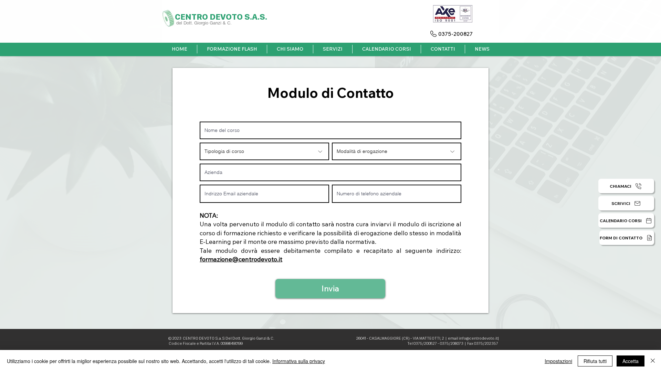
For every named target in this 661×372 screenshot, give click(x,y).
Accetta (630, 361)
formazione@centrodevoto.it (241, 259)
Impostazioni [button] (558, 361)
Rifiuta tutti (595, 361)
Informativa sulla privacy (298, 361)
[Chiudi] (653, 360)
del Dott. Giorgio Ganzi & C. (204, 22)
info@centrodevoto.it (478, 338)
